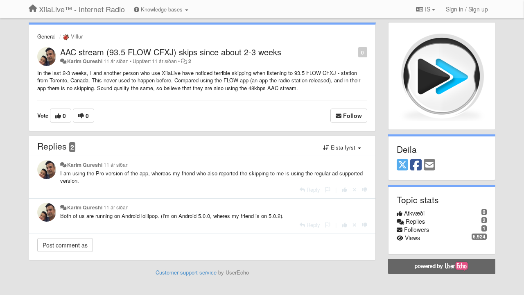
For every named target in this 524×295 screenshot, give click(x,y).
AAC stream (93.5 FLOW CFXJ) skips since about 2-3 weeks (170, 52)
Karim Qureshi (84, 61)
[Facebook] (416, 165)
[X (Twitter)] (402, 165)
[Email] (429, 165)
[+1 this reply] (344, 189)
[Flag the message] (354, 52)
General (46, 36)
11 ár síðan (116, 164)
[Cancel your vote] (354, 189)
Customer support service (186, 272)
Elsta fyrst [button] (343, 147)
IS (427, 9)
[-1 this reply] (364, 189)
